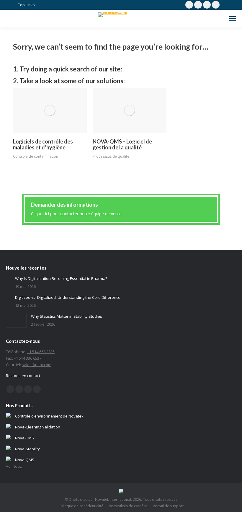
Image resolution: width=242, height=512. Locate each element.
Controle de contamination (35, 156)
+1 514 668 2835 (41, 351)
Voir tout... (15, 466)
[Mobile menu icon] (232, 18)
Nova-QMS (24, 459)
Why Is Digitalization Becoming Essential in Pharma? (61, 278)
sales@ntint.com (36, 364)
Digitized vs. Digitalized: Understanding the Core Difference (67, 297)
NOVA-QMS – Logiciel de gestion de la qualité (122, 144)
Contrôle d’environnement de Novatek (49, 416)
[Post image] (50, 110)
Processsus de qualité (111, 156)
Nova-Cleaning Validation (37, 427)
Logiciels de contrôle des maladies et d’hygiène (43, 144)
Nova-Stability (27, 448)
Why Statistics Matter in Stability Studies (66, 316)
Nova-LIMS (24, 438)
